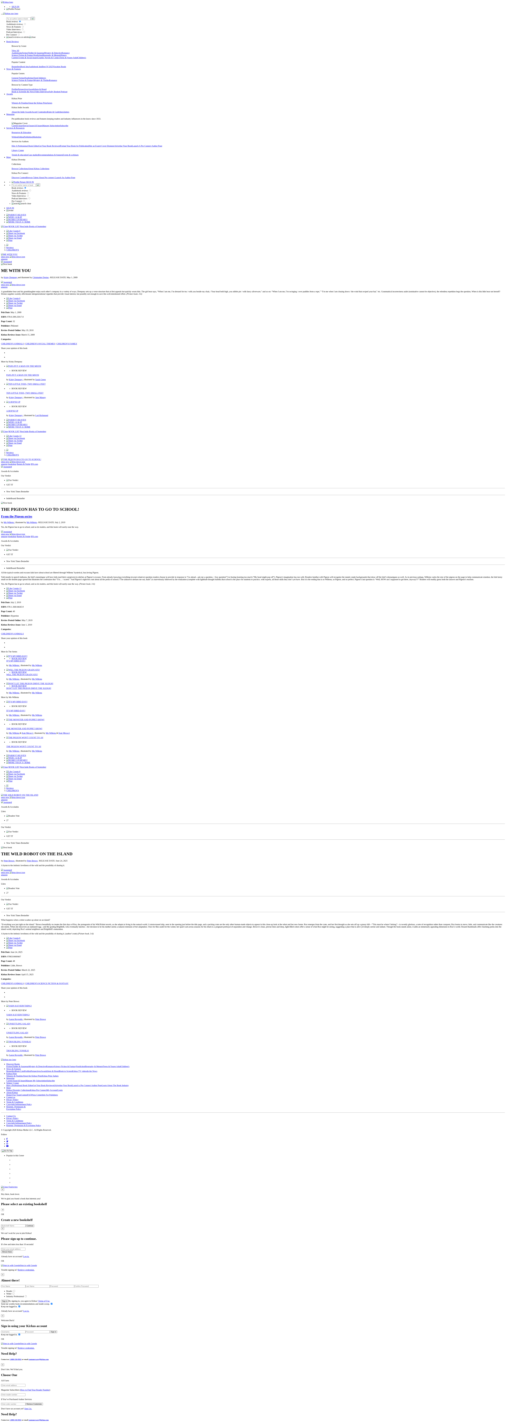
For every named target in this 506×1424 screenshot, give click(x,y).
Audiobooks (17, 53)
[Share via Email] (14, 238)
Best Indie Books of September (33, 226)
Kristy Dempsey (11, 277)
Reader (9, 1291)
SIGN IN (15, 7)
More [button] (8, 157)
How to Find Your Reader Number (35, 1390)
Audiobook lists (35, 66)
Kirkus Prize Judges (50, 1076)
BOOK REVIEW (19, 658)
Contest (24, 1095)
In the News (30, 92)
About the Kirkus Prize (37, 103)
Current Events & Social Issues (24, 58)
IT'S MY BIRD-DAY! (15, 661)
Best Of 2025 (47, 66)
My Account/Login (55, 1090)
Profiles (15, 89)
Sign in (4, 1301)
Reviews (10, 247)
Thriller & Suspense (36, 53)
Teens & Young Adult (69, 58)
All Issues (38, 126)
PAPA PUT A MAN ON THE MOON (22, 375)
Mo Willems (9, 522)
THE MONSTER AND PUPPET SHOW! (24, 728)
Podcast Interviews (14, 32)
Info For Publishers (50, 1095)
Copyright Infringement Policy (19, 1104)
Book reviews (12, 21)
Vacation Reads (59, 66)
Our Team (17, 1095)
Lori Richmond (41, 415)
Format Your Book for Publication (74, 146)
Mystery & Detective (53, 53)
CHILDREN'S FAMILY (66, 344)
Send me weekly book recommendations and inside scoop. (25, 1304)
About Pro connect (47, 177)
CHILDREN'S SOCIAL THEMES (40, 344)
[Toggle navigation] (2, 14)
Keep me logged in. (9, 1306)
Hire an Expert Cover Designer (102, 146)
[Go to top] (7, 1150)
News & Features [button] (13, 69)
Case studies (33, 155)
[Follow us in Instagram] (7, 1144)
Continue (29, 1226)
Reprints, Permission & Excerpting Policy (16, 1108)
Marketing (37, 137)
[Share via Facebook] (15, 233)
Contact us (10, 1097)
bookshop (12, 464)
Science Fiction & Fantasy (22, 55)
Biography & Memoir (51, 55)
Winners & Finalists (20, 103)
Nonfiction (37, 55)
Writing (15, 137)
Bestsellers (16, 66)
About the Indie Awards (21, 112)
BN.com (34, 464)
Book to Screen (18, 92)
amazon (4, 259)
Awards (31, 89)
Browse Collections (20, 168)
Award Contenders (39, 112)
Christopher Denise (41, 277)
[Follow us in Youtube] (7, 1146)
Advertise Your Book (123, 146)
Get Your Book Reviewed (49, 146)
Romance (66, 53)
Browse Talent (32, 177)
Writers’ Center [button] (12, 1083)
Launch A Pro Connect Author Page (147, 146)
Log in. (26, 1256)
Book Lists (19, 1071)
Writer (9, 1294)
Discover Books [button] (13, 1064)
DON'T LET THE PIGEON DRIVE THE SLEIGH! (28, 688)
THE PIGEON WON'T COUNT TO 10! (23, 746)
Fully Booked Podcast (58, 92)
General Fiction (18, 78)
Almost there (7, 1252)
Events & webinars (71, 155)
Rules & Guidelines (55, 112)
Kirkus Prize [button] (11, 1073)
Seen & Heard (41, 89)
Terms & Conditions (14, 1102)
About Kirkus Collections (38, 168)
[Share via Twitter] (14, 236)
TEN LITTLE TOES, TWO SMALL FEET (24, 393)
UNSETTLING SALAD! (17, 1033)
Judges (66, 112)
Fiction (25, 53)
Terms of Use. (44, 1301)
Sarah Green (40, 379)
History (63, 55)
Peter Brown (9, 861)
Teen (35, 78)
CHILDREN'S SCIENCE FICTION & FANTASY (47, 983)
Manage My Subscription (36, 1081)
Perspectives (23, 89)
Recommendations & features (50, 155)
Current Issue (17, 126)
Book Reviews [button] (12, 41)
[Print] (9, 240)
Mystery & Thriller (41, 80)
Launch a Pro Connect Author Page (87, 1085)
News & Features (13, 27)
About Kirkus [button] (12, 1092)
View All (15, 50)
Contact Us (11, 1116)
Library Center (18, 150)
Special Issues (28, 126)
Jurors (49, 103)
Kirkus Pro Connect (38, 1090)
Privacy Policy (12, 1100)
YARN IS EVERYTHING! (18, 1015)
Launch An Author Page (65, 177)
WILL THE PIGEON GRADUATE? (22, 674)
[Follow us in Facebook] (7, 1139)
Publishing (28, 137)
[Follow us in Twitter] (7, 1141)
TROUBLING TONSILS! (17, 1051)
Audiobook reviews (14, 24)
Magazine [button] (10, 114)
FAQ (29, 1095)
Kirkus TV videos (79, 1071)
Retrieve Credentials (34, 1404)
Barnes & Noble (23, 464)
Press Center (36, 1095)
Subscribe (64, 126)
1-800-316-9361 (15, 1359)
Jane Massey (40, 397)
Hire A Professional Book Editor (25, 146)
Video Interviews (13, 29)
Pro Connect (11, 35)
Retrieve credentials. (26, 1270)
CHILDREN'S (12, 250)
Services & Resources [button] (15, 128)
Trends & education (20, 155)
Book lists (24, 66)
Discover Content (19, 177)
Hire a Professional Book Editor (19, 1085)
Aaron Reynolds (16, 1019)
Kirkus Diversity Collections (18, 1090)
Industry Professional (15, 1296)
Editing (21, 137)
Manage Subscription (51, 126)
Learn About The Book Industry (115, 1085)
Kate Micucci (27, 733)
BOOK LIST (14, 226)
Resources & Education (21, 132)
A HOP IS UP (12, 411)
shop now (5, 257)
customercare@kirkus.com (39, 1359)
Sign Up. (28, 1409)
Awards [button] (9, 94)
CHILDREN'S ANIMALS (12, 344)
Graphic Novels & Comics (48, 58)
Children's (82, 58)
